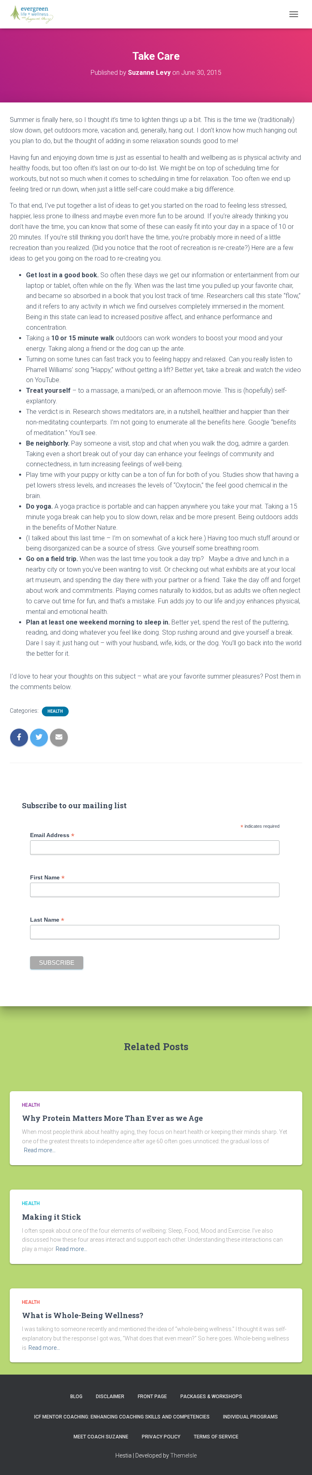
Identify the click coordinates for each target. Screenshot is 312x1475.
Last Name (47, 920)
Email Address (52, 835)
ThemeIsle (183, 1455)
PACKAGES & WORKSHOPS (211, 1396)
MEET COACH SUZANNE (101, 1437)
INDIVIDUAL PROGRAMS (250, 1417)
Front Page (152, 1396)
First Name (47, 877)
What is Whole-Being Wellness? (82, 1315)
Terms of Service (216, 1437)
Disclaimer (110, 1396)
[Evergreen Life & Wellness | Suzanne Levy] (34, 14)
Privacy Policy (161, 1437)
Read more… (40, 1150)
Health (55, 711)
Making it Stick (51, 1217)
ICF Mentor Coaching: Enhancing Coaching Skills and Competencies (122, 1417)
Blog (76, 1396)
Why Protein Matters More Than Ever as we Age (112, 1118)
